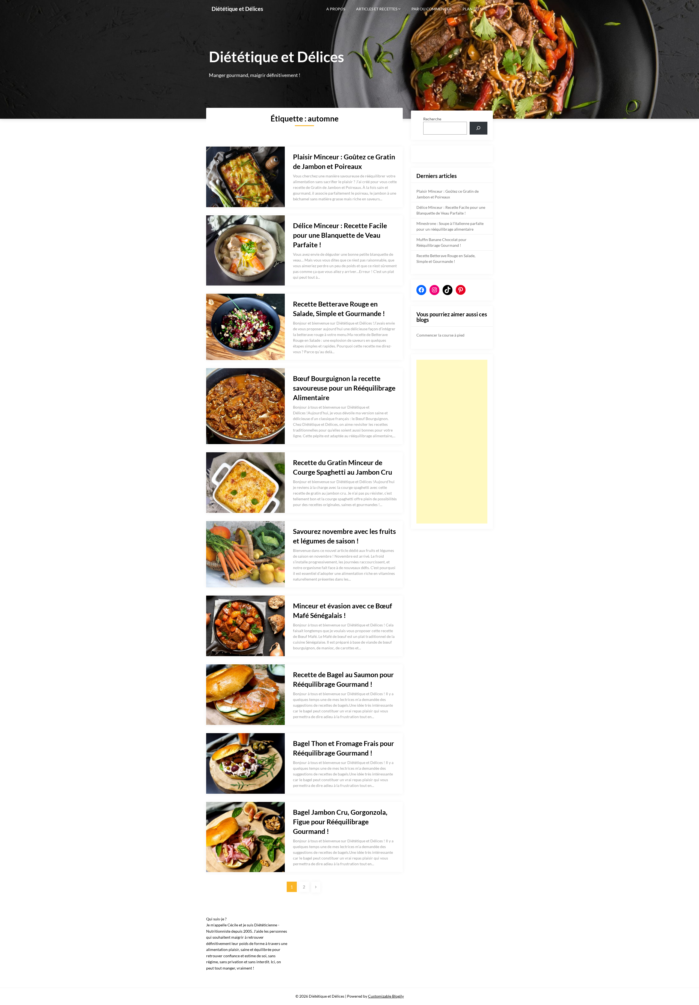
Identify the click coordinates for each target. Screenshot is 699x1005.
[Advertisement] (451, 442)
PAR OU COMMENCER (431, 9)
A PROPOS (335, 9)
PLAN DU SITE (475, 9)
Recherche (432, 119)
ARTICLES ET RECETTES (376, 9)
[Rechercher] (478, 128)
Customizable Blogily (386, 996)
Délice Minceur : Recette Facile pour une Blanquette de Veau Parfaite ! (340, 235)
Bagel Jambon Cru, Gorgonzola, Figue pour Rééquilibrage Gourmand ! (340, 821)
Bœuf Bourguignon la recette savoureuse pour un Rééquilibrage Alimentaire (344, 388)
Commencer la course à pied (440, 335)
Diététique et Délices (237, 8)
